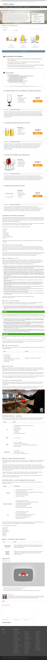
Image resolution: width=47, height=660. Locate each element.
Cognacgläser (15, 642)
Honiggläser (27, 631)
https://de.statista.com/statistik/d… (34, 590)
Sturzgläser (37, 637)
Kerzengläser (27, 634)
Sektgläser (37, 633)
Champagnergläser (16, 638)
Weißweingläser (38, 647)
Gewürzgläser (15, 647)
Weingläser (37, 646)
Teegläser (37, 638)
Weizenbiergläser (38, 649)
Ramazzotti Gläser (28, 646)
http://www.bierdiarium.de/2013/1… (8, 297)
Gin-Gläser (15, 649)
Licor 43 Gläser (27, 639)
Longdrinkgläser (27, 642)
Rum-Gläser (27, 651)
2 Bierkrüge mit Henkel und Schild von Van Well (17, 76)
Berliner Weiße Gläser (17, 633)
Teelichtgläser (38, 639)
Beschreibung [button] (6, 109)
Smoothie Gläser (38, 635)
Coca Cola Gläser (16, 639)
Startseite (4, 631)
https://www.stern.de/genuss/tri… (17, 342)
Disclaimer (20, 657)
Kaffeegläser (27, 633)
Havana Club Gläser (16, 651)
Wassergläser (38, 643)
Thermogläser (38, 641)
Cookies (10, 0)
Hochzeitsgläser (16, 653)
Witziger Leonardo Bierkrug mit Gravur (16, 78)
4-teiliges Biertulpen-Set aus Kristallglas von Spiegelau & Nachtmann (21, 75)
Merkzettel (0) (16, 30)
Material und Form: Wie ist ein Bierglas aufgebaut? (18, 81)
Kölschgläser (27, 635)
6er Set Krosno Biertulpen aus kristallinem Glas (17, 77)
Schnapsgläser (27, 653)
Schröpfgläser (38, 631)
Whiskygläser (38, 650)
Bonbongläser (15, 635)
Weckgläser (37, 645)
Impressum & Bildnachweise (12, 657)
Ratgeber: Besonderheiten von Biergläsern (15, 80)
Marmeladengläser (28, 643)
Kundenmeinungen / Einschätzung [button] (15, 109)
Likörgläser (26, 641)
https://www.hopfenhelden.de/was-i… (19, 587)
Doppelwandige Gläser (17, 645)
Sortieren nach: (5, 29)
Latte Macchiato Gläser (28, 638)
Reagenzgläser (27, 647)
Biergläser (15, 634)
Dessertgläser (15, 643)
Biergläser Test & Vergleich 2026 (13, 74)
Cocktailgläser (15, 641)
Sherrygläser (38, 634)
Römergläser (27, 649)
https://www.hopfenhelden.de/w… (16, 589)
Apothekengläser (16, 631)
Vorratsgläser (38, 642)
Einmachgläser (16, 646)
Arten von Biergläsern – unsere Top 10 (16, 82)
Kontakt (3, 633)
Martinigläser (27, 645)
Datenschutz (25, 657)
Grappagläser (15, 650)
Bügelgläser (15, 637)
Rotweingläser (27, 650)
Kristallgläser (27, 637)
